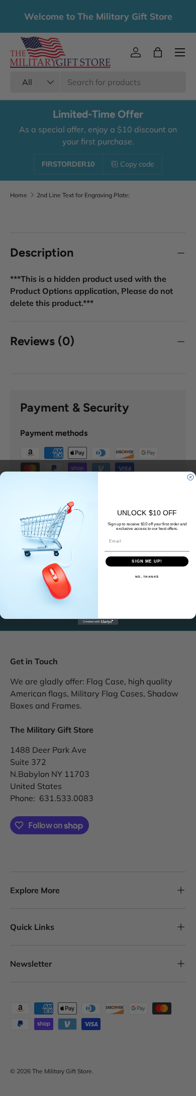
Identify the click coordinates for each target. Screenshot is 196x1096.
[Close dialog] (190, 477)
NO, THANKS (147, 576)
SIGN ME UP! (147, 561)
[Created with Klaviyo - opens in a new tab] (98, 621)
